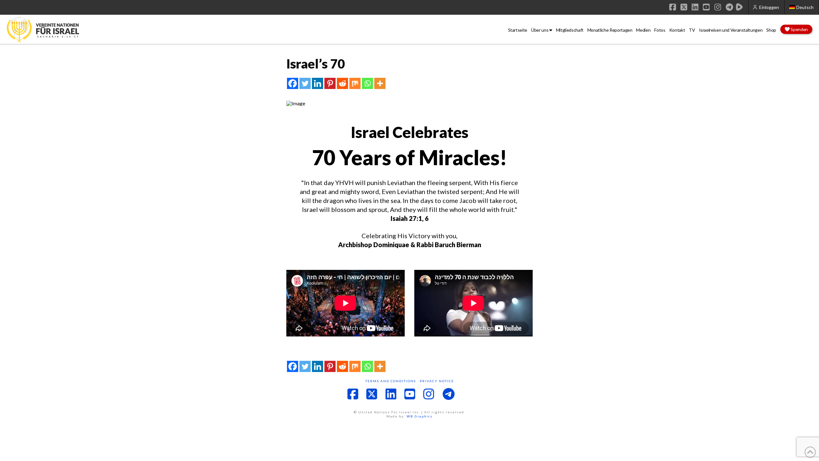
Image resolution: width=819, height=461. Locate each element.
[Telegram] (729, 7)
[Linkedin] (317, 83)
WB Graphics (420, 416)
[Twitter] (305, 83)
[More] (380, 83)
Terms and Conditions (390, 381)
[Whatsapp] (367, 83)
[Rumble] (739, 7)
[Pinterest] (330, 83)
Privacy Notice (437, 381)
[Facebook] (292, 83)
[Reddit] (342, 83)
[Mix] (355, 83)
